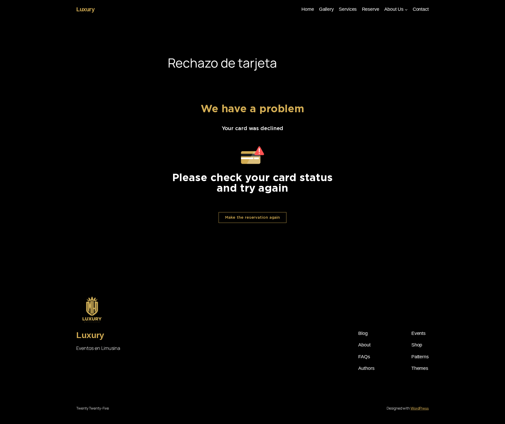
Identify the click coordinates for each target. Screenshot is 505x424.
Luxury (85, 9)
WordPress (420, 408)
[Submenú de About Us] (406, 9)
